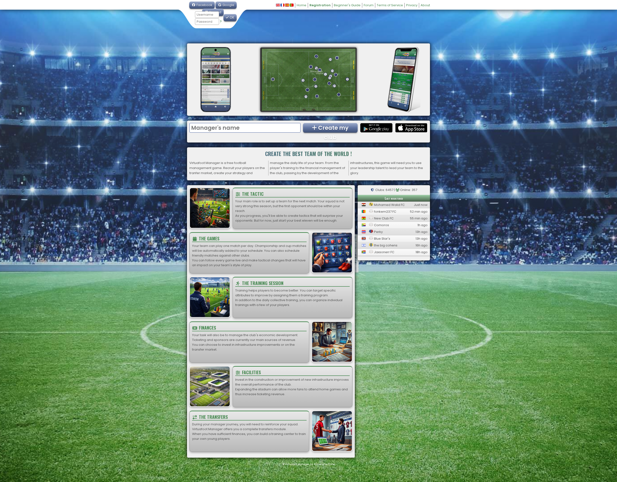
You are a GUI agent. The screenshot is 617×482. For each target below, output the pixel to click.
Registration (320, 5)
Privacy (411, 5)
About (425, 5)
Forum (369, 5)
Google (228, 5)
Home (301, 5)
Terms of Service (390, 5)
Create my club (333, 128)
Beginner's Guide (347, 5)
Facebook (204, 5)
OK (231, 17)
